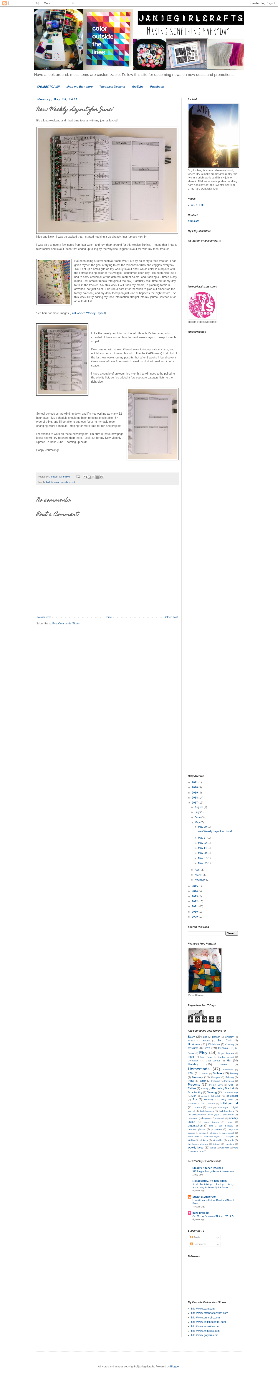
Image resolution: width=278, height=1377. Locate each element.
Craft (207, 1048)
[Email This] (85, 477)
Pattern (202, 1080)
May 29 (202, 826)
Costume (193, 1048)
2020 (195, 787)
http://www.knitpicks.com (205, 1330)
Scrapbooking (195, 1092)
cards (209, 1107)
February (200, 879)
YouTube (137, 86)
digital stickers (226, 1111)
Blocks (191, 1040)
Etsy (203, 1052)
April (198, 869)
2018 (195, 797)
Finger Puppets (226, 1053)
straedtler (218, 1140)
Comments (199, 1244)
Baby (191, 1036)
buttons (198, 1107)
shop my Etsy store (79, 86)
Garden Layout (226, 1057)
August (199, 807)
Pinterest (215, 1081)
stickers (203, 1140)
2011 (195, 906)
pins (211, 1126)
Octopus (215, 1077)
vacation (229, 1144)
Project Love (216, 1085)
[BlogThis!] (89, 477)
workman (224, 1148)
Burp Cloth (225, 1040)
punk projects (200, 1212)
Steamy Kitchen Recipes (207, 1168)
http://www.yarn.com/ (203, 1308)
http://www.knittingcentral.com (208, 1321)
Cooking (229, 1044)
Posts (196, 1237)
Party (191, 1080)
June (198, 817)
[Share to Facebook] (97, 477)
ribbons (214, 1133)
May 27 (202, 837)
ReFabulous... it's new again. (209, 1180)
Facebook (157, 86)
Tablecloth (216, 1096)
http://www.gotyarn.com (204, 1335)
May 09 (202, 852)
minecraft (219, 1118)
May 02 (202, 863)
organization (195, 1125)
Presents (194, 1084)
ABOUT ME (198, 205)
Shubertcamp (231, 1092)
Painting (229, 1077)
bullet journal (52, 482)
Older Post (171, 617)
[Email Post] (78, 476)
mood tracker (211, 1122)
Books (206, 1040)
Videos (211, 1103)
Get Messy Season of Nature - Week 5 (212, 1216)
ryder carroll (228, 1133)
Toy (195, 1099)
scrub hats (193, 1136)
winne (213, 1148)
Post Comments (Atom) (65, 623)
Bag (205, 1037)
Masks (205, 1073)
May (197, 822)
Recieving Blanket (223, 1088)
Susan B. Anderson (204, 1196)
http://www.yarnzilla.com (205, 1326)
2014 (195, 891)
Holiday (193, 1064)
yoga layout (197, 1151)
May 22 (202, 842)
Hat (229, 1060)
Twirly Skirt (226, 1099)
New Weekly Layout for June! (214, 831)
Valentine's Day (196, 1103)
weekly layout (68, 482)
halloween (193, 1118)
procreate (217, 1129)
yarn (235, 1148)
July (197, 812)
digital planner (207, 1111)
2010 (195, 911)
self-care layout (212, 1136)
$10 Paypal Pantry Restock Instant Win (213, 1171)
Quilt (230, 1084)
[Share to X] (93, 477)
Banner (216, 1037)
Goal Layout (213, 1060)
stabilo (191, 1140)
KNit (191, 1073)
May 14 (202, 847)
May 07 (202, 858)
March (199, 874)
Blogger (174, 1366)
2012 (195, 901)
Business (194, 1044)
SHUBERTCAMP (48, 86)
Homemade (199, 1069)
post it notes (226, 1125)
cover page (222, 1107)
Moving (234, 1073)
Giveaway (193, 1060)
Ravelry (204, 1088)
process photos (196, 1129)
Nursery (197, 1077)
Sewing (212, 1092)
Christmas (214, 1044)
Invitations (228, 1069)
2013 (195, 896)
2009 (195, 916)
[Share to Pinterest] (101, 477)
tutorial (216, 1144)
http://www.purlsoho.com (205, 1317)
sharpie (229, 1136)
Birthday (229, 1037)
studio (231, 1140)
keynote (206, 1118)
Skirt (193, 1096)
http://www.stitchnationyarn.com (209, 1313)
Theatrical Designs (112, 86)
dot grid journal (196, 1114)
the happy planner (198, 1144)
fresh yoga (213, 1114)
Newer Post (44, 617)
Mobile (217, 1073)
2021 (195, 782)
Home (108, 617)
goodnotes (228, 1114)
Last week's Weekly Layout (88, 313)
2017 (195, 802)
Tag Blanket (231, 1096)
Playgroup (229, 1081)
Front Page (206, 1057)
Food (191, 1056)
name (230, 1122)
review (202, 1133)
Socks (204, 1096)
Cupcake (223, 1048)
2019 (195, 792)
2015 (195, 886)
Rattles (192, 1088)
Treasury (208, 1099)
